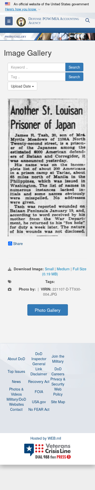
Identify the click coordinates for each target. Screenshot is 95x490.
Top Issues (16, 371)
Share (18, 243)
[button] (23, 9)
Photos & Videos (16, 391)
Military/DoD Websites (16, 402)
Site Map (58, 401)
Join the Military (58, 359)
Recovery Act (38, 381)
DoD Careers (57, 371)
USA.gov (39, 401)
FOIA (39, 391)
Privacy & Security (57, 381)
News (16, 381)
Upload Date (21, 86)
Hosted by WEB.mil (45, 438)
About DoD (16, 358)
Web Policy (58, 391)
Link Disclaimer (38, 371)
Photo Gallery (47, 310)
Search (74, 67)
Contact (16, 409)
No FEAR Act (38, 409)
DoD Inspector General (38, 358)
